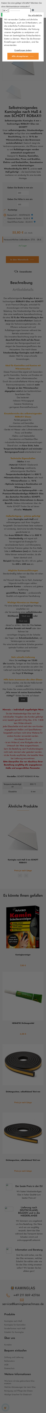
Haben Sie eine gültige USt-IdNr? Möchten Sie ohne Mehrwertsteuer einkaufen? (21, 5)
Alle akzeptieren (20, 56)
